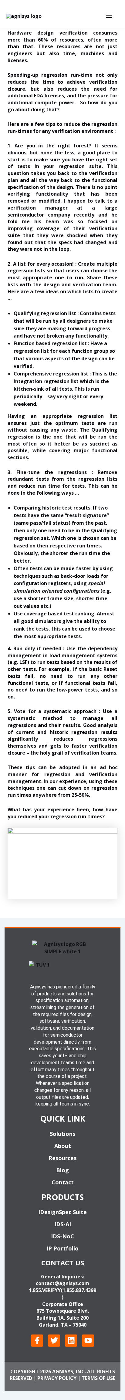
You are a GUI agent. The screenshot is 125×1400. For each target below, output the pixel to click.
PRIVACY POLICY (56, 1378)
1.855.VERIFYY (45, 1290)
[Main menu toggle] (109, 15)
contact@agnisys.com (62, 1283)
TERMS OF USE (98, 1378)
